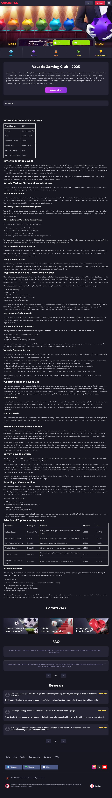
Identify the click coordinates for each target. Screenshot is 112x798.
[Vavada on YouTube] (104, 767)
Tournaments (34, 757)
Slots (8, 757)
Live (15, 757)
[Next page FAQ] (63, 676)
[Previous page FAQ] (48, 676)
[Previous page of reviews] (48, 741)
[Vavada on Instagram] (94, 767)
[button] (109, 26)
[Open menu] (109, 3)
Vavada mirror (56, 90)
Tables (22, 757)
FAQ (57, 757)
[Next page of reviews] (63, 741)
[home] (9, 3)
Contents (48, 757)
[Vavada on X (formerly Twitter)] (99, 767)
